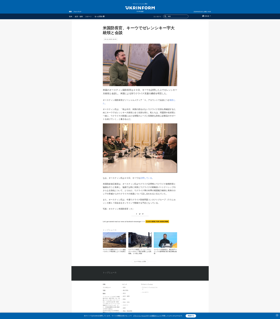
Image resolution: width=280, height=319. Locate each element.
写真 (104, 290)
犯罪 (124, 308)
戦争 (70, 16)
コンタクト (157, 16)
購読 (70, 11)
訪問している (146, 178)
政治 (124, 293)
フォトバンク (77, 11)
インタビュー (107, 287)
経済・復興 (79, 16)
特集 (104, 284)
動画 (104, 293)
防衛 (124, 299)
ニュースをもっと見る (140, 261)
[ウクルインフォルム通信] (140, 7)
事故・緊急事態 (127, 311)
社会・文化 (126, 302)
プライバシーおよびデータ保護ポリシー (147, 316)
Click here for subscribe (157, 221)
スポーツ (88, 16)
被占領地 (125, 290)
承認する (191, 316)
